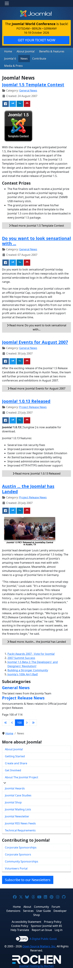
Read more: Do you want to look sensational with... (37, 327)
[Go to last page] (33, 722)
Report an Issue (42, 930)
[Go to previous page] (12, 722)
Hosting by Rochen (36, 966)
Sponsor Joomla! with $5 (46, 926)
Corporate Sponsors (18, 854)
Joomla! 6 (10, 58)
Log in (58, 930)
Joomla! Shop (13, 802)
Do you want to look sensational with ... (36, 240)
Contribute (39, 58)
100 (19, 723)
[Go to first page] (5, 722)
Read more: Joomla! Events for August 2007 (37, 388)
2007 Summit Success (21, 658)
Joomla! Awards (15, 788)
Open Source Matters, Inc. (39, 946)
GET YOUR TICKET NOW (36, 40)
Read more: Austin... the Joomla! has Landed (37, 642)
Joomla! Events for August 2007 (35, 342)
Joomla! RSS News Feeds (20, 823)
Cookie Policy (19, 926)
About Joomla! (26, 51)
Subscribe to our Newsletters (27, 880)
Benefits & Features (51, 51)
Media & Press (13, 66)
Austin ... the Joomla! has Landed (28, 488)
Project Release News (33, 407)
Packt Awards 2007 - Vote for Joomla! (31, 654)
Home (8, 51)
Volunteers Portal (16, 868)
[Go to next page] (27, 722)
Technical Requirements (20, 830)
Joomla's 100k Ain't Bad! (22, 674)
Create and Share (16, 763)
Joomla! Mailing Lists (18, 809)
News (24, 58)
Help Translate (20, 930)
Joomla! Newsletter (17, 816)
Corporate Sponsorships (20, 847)
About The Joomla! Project (21, 777)
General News (28, 90)
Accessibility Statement (26, 922)
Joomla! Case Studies (18, 795)
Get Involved (13, 770)
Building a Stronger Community (27, 670)
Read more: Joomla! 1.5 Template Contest (37, 225)
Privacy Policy (52, 922)
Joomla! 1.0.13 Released (26, 401)
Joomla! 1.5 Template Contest (33, 84)
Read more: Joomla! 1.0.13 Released (37, 473)
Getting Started (15, 756)
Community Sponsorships (21, 861)
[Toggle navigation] (7, 3)
